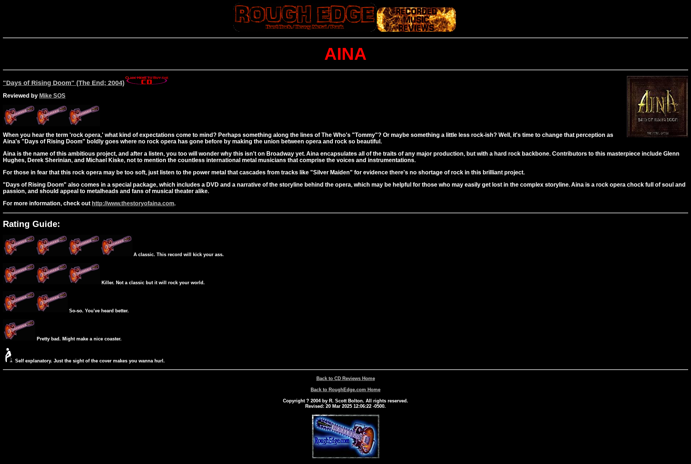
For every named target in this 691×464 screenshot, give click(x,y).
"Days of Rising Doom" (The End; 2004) (64, 82)
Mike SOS (52, 96)
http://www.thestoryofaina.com (133, 203)
